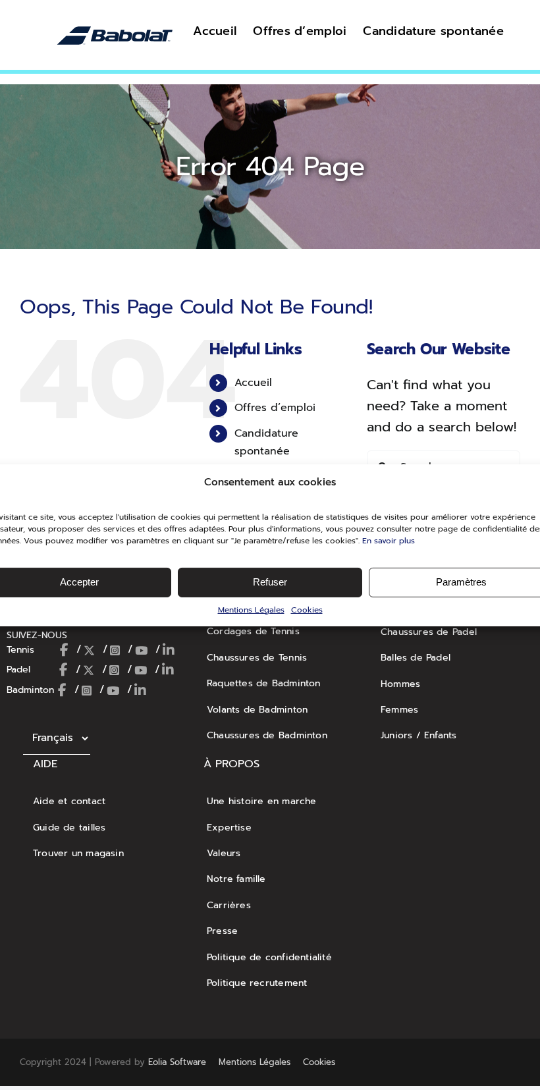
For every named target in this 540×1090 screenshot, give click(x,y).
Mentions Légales (251, 609)
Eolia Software (177, 1062)
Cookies (307, 609)
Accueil (253, 383)
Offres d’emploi (274, 408)
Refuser (270, 581)
